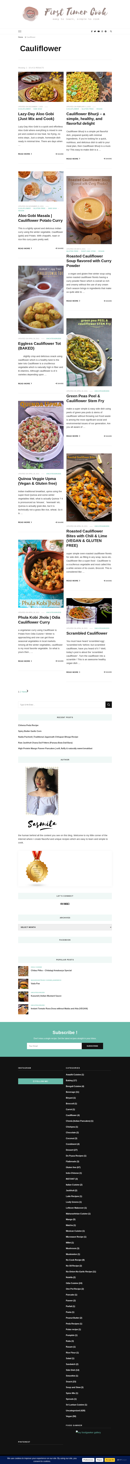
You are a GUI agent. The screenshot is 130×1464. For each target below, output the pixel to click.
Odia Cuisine (36, 967)
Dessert (69, 1150)
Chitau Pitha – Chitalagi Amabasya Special (51, 970)
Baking (69, 1080)
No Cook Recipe (74, 1260)
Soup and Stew (88, 251)
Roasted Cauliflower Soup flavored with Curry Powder (88, 261)
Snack (69, 1382)
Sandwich (57, 980)
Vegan (99, 109)
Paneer (69, 1301)
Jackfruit (70, 1190)
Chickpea (70, 1127)
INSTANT (70, 1179)
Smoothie (70, 1376)
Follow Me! (41, 1081)
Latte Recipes (72, 1196)
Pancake (70, 1295)
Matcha (69, 1225)
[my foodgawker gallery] (88, 1432)
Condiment (71, 1144)
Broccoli (70, 1104)
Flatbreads (71, 1161)
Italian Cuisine (72, 1185)
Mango (69, 1219)
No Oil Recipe (72, 1266)
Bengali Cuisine (73, 1086)
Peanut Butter (72, 1318)
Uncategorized (53, 339)
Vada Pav (35, 983)
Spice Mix (70, 1393)
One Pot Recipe (73, 1289)
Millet (68, 1243)
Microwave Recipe (74, 1237)
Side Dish (37, 109)
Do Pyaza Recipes (74, 1156)
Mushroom (71, 1248)
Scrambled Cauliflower (86, 633)
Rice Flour (71, 1353)
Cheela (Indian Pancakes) (78, 1121)
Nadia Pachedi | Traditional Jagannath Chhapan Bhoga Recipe (48, 737)
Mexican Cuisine (74, 1231)
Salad (68, 1358)
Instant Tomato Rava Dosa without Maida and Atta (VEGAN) (59, 1009)
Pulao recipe (72, 1329)
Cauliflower (24, 109)
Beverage (70, 1092)
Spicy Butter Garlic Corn (30, 731)
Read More (24, 154)
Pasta (68, 1312)
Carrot (69, 1109)
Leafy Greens (72, 1202)
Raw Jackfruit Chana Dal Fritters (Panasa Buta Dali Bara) (45, 743)
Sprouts (70, 1399)
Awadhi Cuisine (73, 1075)
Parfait (69, 1306)
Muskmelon (71, 1254)
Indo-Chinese (72, 1173)
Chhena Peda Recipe (28, 725)
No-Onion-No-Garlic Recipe (79, 1272)
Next (24, 691)
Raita (68, 1341)
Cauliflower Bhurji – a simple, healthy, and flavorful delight (85, 118)
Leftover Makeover (75, 1208)
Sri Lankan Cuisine (75, 1405)
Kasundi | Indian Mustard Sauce (46, 996)
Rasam (69, 1347)
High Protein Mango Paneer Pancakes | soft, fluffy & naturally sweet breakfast (55, 748)
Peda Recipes (72, 1324)
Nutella (69, 1277)
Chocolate (71, 1132)
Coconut (70, 1138)
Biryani (69, 1098)
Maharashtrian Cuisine (41, 980)
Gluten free (88, 109)
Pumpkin (70, 1335)
